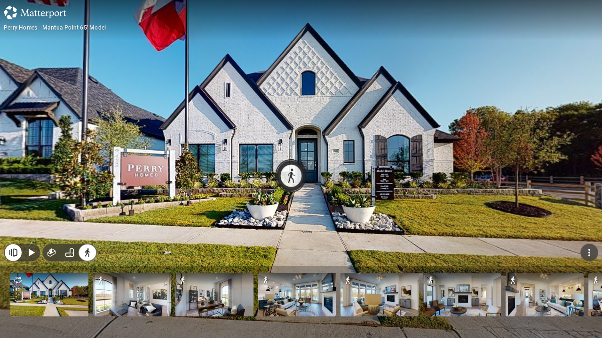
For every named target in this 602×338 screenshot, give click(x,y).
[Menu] (589, 252)
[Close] (13, 252)
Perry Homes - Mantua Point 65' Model (55, 27)
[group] (69, 252)
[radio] (52, 252)
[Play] (31, 252)
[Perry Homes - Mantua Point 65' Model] (301, 169)
